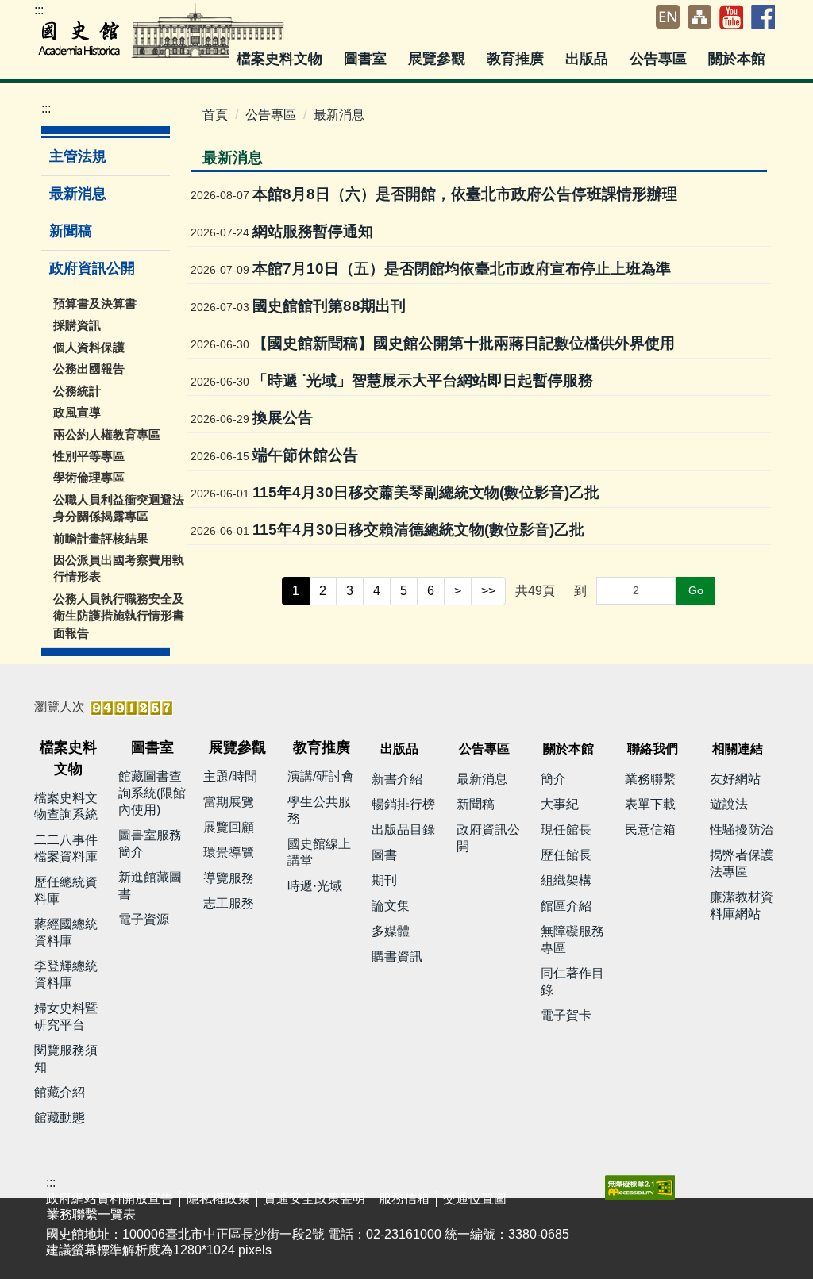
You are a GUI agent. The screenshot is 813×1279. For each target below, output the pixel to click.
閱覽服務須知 (66, 1058)
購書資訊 (397, 956)
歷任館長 (566, 855)
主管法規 (77, 156)
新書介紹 (397, 778)
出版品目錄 (403, 829)
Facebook (763, 17)
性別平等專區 (89, 456)
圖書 (384, 855)
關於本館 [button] (738, 59)
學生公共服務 (319, 810)
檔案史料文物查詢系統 (66, 806)
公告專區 (270, 114)
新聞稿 (70, 231)
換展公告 (282, 417)
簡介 (553, 778)
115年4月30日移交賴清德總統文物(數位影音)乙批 (418, 529)
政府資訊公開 (488, 838)
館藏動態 (59, 1117)
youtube (731, 17)
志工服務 (228, 903)
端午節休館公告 (305, 455)
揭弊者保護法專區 (741, 863)
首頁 (215, 114)
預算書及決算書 (95, 303)
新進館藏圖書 (150, 885)
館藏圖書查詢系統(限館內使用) (152, 793)
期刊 (384, 880)
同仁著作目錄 (572, 981)
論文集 (391, 905)
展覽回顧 (228, 827)
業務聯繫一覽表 (91, 1214)
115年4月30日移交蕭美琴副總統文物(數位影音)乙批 (425, 492)
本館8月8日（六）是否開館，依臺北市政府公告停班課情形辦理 (464, 194)
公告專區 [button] (660, 59)
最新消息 (77, 194)
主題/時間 (230, 776)
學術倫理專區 (89, 477)
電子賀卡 (566, 1015)
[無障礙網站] (640, 1186)
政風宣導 (77, 412)
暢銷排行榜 (403, 804)
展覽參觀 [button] (438, 59)
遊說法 (729, 804)
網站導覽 (699, 17)
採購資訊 (77, 325)
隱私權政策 (218, 1198)
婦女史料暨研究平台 (66, 1016)
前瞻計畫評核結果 (100, 538)
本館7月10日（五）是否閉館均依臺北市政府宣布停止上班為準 (461, 268)
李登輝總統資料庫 (66, 974)
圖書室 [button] (367, 59)
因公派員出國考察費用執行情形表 (118, 568)
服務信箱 (404, 1198)
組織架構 (566, 880)
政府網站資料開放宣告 (109, 1198)
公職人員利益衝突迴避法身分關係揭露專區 (118, 508)
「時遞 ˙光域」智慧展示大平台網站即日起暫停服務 (422, 380)
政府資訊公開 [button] (94, 268)
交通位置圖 (475, 1198)
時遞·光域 (314, 886)
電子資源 (143, 919)
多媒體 (391, 931)
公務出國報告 (89, 368)
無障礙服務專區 (572, 939)
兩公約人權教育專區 (106, 434)
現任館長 (566, 829)
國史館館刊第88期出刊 (329, 306)
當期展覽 (228, 801)
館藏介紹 (59, 1092)
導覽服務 (228, 878)
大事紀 (560, 804)
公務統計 (77, 391)
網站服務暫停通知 (312, 231)
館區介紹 (566, 905)
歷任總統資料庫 (66, 890)
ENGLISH (668, 17)
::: (39, 10)
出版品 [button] (588, 59)
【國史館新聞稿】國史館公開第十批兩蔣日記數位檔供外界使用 (463, 343)
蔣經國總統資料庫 (66, 932)
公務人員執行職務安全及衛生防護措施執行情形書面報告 (118, 616)
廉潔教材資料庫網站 (741, 905)
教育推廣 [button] (517, 59)
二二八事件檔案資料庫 (66, 848)
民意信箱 (650, 829)
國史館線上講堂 (319, 852)
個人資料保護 (89, 347)
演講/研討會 (320, 776)
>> (488, 590)
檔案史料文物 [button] (281, 59)
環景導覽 (228, 852)
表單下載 (650, 804)
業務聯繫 (650, 778)
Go (695, 590)
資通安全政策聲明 (314, 1198)
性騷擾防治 (741, 829)
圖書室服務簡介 (150, 843)
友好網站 (735, 778)
